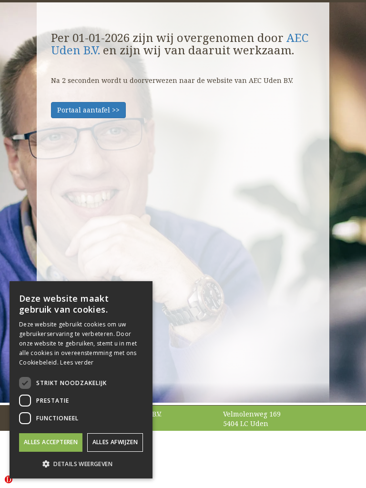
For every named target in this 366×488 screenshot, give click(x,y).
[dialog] (81, 379)
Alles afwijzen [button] (115, 442)
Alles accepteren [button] (51, 442)
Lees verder (76, 362)
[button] (81, 463)
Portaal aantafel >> (88, 109)
